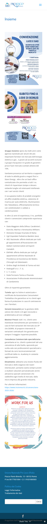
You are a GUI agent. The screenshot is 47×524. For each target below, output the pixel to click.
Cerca (38, 501)
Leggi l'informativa (12, 490)
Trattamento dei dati (13, 493)
